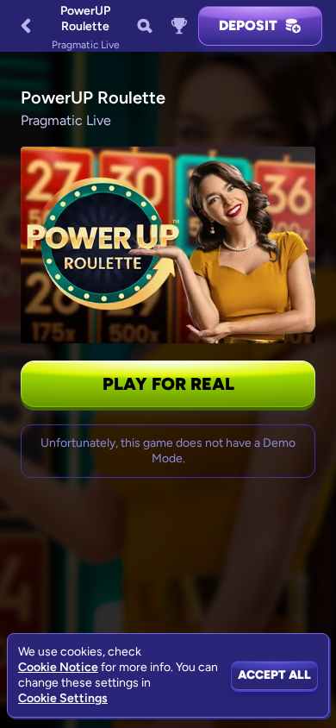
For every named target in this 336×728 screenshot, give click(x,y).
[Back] (25, 25)
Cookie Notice (58, 667)
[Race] (179, 25)
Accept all (274, 675)
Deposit (248, 25)
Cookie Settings (63, 699)
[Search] (144, 25)
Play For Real (168, 383)
